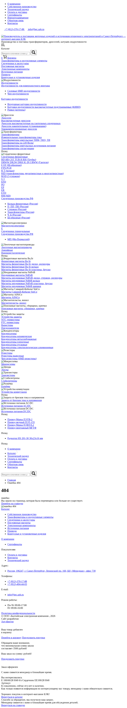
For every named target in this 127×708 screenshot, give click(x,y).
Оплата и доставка (17, 12)
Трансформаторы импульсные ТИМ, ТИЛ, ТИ (25, 140)
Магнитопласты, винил (13, 303)
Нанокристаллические (13, 253)
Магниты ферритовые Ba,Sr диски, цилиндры (25, 264)
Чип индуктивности (18, 93)
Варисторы (7, 325)
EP (2, 187)
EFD (3, 181)
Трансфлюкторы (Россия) (20, 212)
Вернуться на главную (13, 705)
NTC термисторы (10, 319)
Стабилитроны (9, 380)
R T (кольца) (7, 170)
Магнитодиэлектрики (12, 225)
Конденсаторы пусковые (14, 344)
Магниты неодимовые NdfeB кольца (20, 280)
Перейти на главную (12, 503)
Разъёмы (5, 386)
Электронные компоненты (15, 69)
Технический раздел (18, 9)
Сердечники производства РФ (17, 198)
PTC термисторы (10, 322)
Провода (5, 74)
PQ (2, 184)
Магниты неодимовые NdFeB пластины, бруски (27, 283)
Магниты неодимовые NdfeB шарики (21, 286)
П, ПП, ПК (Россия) (17, 206)
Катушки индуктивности (14, 99)
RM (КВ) (6, 195)
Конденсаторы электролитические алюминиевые (27, 347)
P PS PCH (6, 168)
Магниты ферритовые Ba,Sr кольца (20, 266)
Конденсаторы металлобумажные (19, 339)
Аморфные (7, 250)
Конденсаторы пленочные (15, 342)
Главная (11, 480)
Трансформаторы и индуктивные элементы (24, 60)
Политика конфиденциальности (18, 613)
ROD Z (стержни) (10, 176)
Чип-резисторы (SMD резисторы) (19, 358)
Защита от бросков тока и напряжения (21, 400)
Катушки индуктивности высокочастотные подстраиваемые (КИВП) (44, 107)
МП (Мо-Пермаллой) (18, 239)
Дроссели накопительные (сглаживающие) (23, 126)
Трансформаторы (10, 134)
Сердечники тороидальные (15, 231)
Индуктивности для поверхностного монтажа (25, 85)
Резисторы (6, 353)
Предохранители (10, 328)
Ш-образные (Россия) (18, 217)
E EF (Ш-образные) (11, 165)
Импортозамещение (17, 17)
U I (2, 179)
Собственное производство (21, 6)
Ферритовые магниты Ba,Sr (16, 261)
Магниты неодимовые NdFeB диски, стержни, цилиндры (31, 278)
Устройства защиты (11, 317)
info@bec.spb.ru (15, 594)
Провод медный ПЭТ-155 (21, 422)
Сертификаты (14, 15)
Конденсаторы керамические (16, 336)
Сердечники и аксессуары (15, 63)
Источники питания (12, 71)
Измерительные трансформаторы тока (21, 137)
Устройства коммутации (14, 392)
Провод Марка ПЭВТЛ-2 (20, 425)
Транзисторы (8, 375)
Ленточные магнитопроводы (16, 247)
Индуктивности (9, 83)
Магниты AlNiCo (10, 297)
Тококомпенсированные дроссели (19, 129)
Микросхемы (8, 364)
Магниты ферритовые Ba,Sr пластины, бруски (25, 269)
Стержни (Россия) (16, 209)
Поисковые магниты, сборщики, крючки (22, 308)
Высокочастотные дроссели (16, 120)
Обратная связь (15, 20)
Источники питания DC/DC (16, 411)
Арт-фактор (7, 621)
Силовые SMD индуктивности (23, 91)
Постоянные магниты (12, 66)
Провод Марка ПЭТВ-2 (19, 419)
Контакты (12, 23)
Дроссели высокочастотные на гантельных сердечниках (31, 123)
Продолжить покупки (33, 637)
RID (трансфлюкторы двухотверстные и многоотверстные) (32, 173)
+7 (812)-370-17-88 (17, 581)
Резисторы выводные (12, 355)
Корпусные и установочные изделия (20, 77)
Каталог (11, 453)
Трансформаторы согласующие (17, 148)
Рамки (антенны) (16, 109)
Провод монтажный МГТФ (21, 427)
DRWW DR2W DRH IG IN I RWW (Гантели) (25, 162)
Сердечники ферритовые (14, 156)
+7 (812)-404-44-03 (17, 584)
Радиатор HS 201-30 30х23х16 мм (25, 438)
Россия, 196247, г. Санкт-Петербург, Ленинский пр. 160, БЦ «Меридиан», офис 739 (51, 571)
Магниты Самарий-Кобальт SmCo (19, 291)
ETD (3, 193)
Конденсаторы (9, 333)
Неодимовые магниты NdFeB (17, 275)
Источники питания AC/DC (16, 406)
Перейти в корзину (11, 637)
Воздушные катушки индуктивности (27, 104)
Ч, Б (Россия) (14, 215)
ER (2, 190)
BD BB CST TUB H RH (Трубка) (18, 159)
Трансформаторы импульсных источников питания (28, 145)
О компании (13, 3)
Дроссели (6, 118)
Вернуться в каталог (12, 697)
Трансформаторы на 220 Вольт (17, 143)
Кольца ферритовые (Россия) (22, 203)
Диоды (5, 369)
